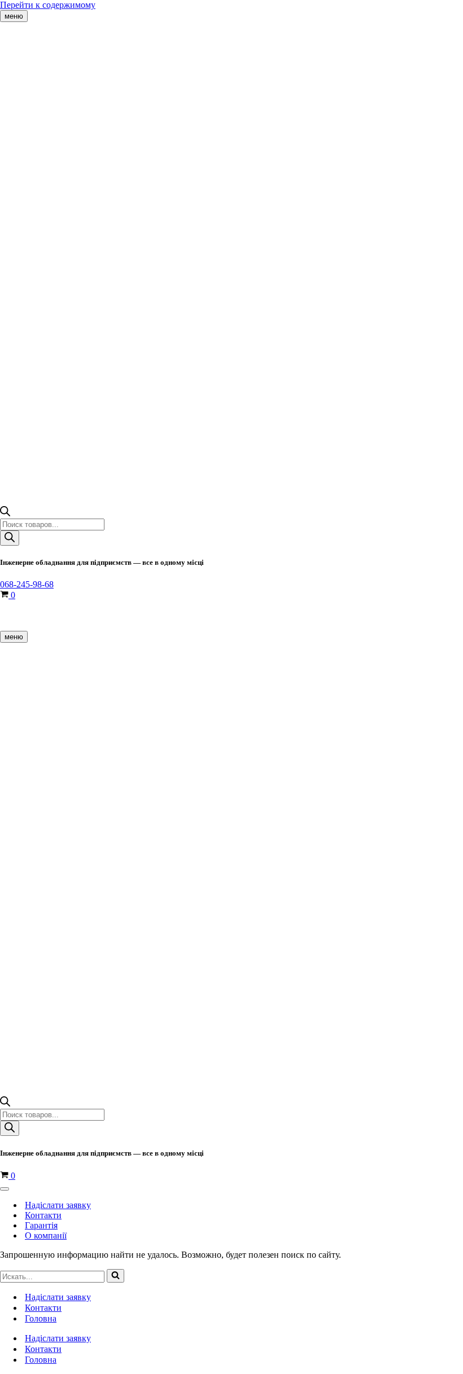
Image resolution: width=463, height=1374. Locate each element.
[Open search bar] (5, 513)
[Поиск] (9, 538)
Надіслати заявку (58, 1205)
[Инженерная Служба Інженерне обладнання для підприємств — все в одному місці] (56, 47)
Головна (40, 1318)
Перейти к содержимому (47, 5)
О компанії (46, 1235)
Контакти (43, 1215)
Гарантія (41, 1225)
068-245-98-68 (27, 584)
